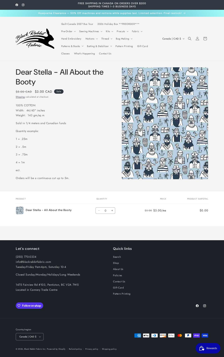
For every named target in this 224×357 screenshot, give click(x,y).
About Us (118, 269)
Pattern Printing (122, 293)
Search (117, 257)
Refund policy (75, 349)
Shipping (20, 96)
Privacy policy (91, 349)
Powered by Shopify (56, 349)
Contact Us (119, 281)
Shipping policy (109, 349)
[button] (68, 31)
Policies (117, 275)
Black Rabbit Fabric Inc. (35, 349)
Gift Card (118, 287)
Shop (116, 263)
